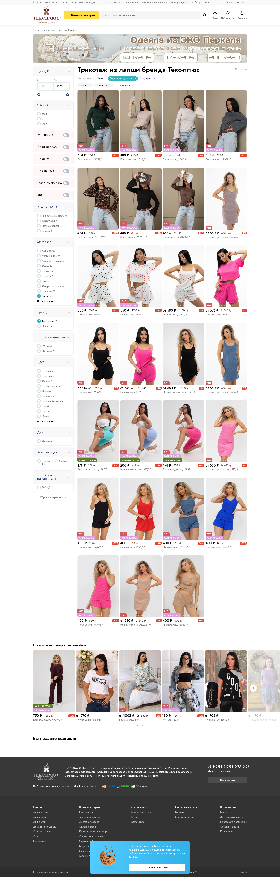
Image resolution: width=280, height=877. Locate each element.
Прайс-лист (226, 831)
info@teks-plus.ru (86, 786)
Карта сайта (138, 822)
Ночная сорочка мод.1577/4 (179, 392)
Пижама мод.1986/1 (89, 392)
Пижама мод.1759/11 (131, 720)
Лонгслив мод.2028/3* (176, 237)
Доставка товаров (89, 822)
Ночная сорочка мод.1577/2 (222, 469)
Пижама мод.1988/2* (133, 314)
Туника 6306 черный (217, 720)
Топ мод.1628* (170, 720)
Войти (223, 812)
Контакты (136, 817)
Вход (215, 17)
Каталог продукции (52, 30)
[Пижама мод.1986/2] (183, 276)
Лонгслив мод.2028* (175, 159)
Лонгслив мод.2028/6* (91, 237)
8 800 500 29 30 (238, 2)
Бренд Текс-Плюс (141, 812)
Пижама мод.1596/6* (90, 547)
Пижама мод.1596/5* (175, 547)
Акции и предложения (154, 2)
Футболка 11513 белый (89, 720)
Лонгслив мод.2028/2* (219, 159)
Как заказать (86, 812)
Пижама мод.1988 (216, 314)
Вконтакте (180, 812)
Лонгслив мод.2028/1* (133, 159)
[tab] (137, 725)
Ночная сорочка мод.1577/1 (136, 625)
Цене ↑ (101, 78)
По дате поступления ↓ (122, 78)
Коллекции (132, 2)
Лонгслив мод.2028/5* (133, 237)
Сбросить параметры (52, 497)
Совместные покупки (91, 836)
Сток (35, 836)
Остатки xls (85, 851)
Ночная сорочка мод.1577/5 (222, 237)
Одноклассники (184, 817)
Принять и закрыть (157, 867)
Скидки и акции (229, 827)
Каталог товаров (83, 15)
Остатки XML (115, 2)
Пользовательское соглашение (51, 872)
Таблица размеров (202, 2)
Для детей (39, 822)
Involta (243, 872)
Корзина (242, 17)
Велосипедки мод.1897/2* (178, 469)
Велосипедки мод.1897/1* (135, 469)
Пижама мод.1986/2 (175, 314)
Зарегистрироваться (231, 817)
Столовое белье (42, 831)
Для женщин (40, 812)
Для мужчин (40, 817)
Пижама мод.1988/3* (90, 314)
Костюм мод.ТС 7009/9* (47, 720)
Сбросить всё (125, 85)
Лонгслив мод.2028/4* (91, 159)
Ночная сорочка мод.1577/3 (222, 392)
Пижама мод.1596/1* (175, 625)
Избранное (227, 17)
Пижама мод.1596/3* (90, 625)
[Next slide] (253, 688)
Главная (37, 30)
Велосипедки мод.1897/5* (93, 469)
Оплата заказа (87, 827)
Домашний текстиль (44, 827)
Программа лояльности (233, 822)
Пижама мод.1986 (130, 392)
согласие (158, 853)
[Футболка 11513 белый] (97, 681)
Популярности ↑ (148, 78)
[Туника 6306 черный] (226, 681)
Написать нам (227, 780)
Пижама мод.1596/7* (133, 547)
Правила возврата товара (93, 831)
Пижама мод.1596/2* (218, 547)
